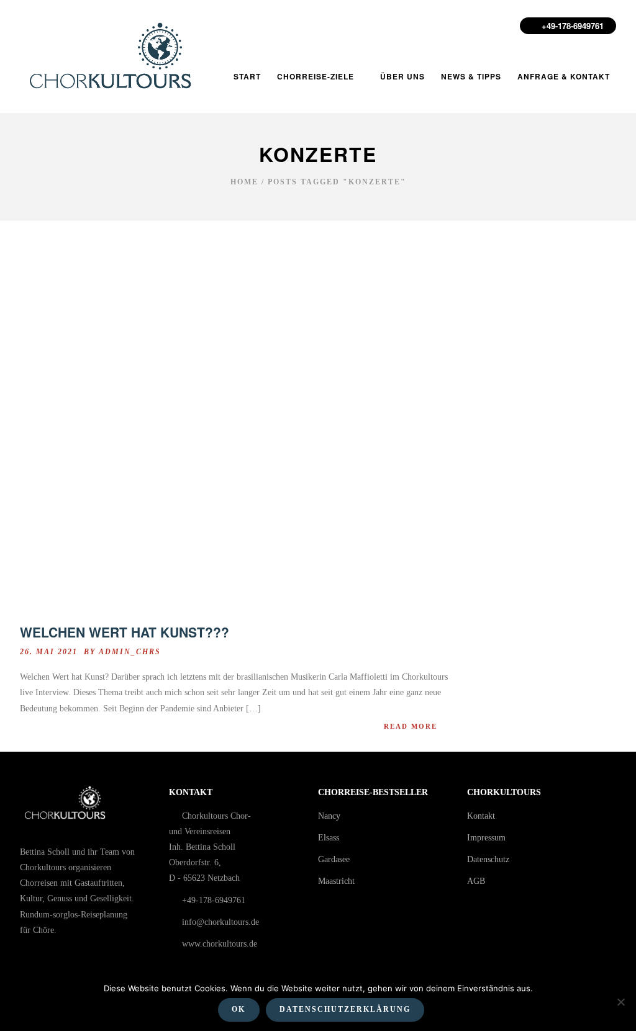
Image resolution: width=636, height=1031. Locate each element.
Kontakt (481, 816)
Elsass (328, 837)
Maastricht (336, 881)
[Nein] (620, 1002)
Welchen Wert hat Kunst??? (124, 632)
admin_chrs (130, 651)
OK (238, 1009)
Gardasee (334, 859)
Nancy (329, 816)
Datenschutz (488, 859)
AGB (476, 881)
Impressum (486, 837)
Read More (410, 726)
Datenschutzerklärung (345, 1009)
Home (244, 182)
